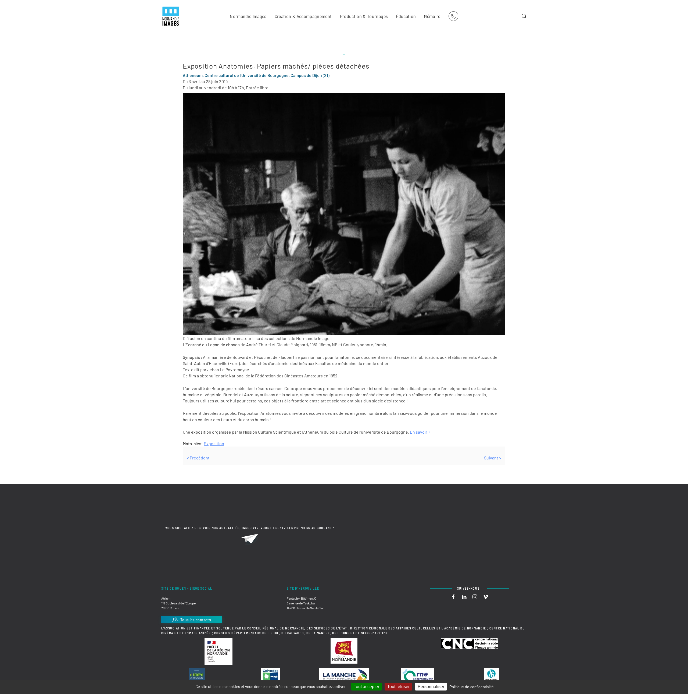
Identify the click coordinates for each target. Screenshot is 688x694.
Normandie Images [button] (248, 16)
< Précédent (198, 457)
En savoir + (420, 431)
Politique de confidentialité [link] (471, 687)
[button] (524, 16)
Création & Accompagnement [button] (303, 16)
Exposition (214, 443)
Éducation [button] (406, 16)
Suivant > (492, 457)
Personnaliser (431, 686)
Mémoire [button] (432, 16)
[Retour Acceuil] (170, 16)
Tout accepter (366, 686)
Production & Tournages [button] (364, 16)
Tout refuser (398, 686)
